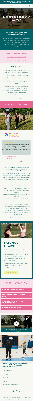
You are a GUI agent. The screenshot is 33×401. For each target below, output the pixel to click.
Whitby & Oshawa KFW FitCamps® (16, 56)
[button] (3, 5)
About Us (5, 377)
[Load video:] (16, 323)
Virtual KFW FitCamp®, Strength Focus (16, 60)
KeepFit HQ (12, 366)
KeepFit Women (15, 133)
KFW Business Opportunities (10, 384)
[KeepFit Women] (6, 135)
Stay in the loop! (7, 370)
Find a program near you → (16, 98)
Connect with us (11, 272)
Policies (5, 381)
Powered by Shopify (18, 397)
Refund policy (27, 397)
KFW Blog (5, 374)
